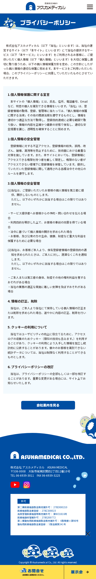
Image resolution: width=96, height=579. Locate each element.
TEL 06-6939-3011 (22, 475)
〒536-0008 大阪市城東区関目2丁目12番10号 (40, 471)
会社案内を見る (48, 405)
